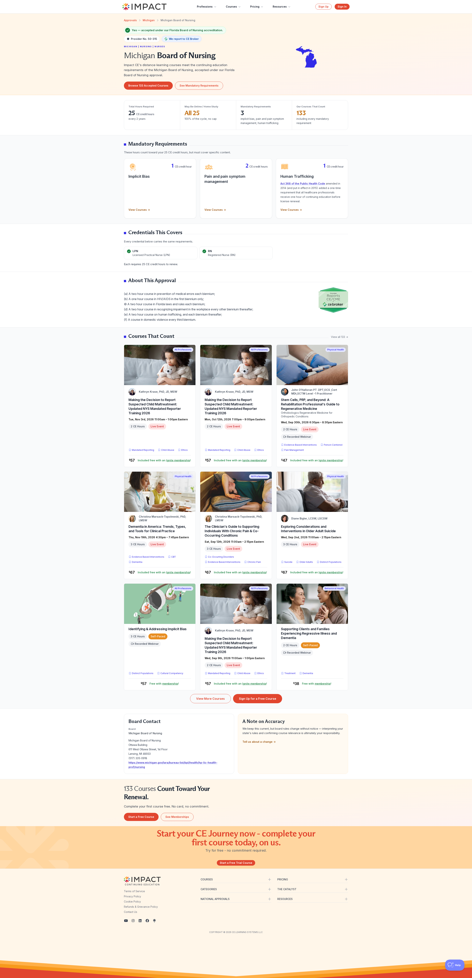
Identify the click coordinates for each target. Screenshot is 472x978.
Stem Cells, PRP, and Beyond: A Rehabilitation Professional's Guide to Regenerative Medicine (310, 404)
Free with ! (164, 683)
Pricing (254, 6)
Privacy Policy (132, 896)
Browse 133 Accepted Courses (148, 85)
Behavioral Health (334, 588)
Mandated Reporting (143, 450)
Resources (280, 6)
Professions (205, 6)
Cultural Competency (171, 673)
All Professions (183, 349)
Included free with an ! (164, 460)
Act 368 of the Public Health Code (302, 183)
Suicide (288, 562)
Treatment (290, 673)
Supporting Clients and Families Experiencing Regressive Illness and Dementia (309, 633)
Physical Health (335, 349)
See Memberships (177, 816)
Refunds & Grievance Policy (141, 906)
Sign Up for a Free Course (257, 698)
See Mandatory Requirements (199, 85)
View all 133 (339, 336)
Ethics (184, 450)
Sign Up (323, 6)
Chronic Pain (254, 562)
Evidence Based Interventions (300, 444)
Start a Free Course (141, 816)
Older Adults (306, 562)
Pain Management (294, 450)
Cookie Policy (132, 901)
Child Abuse (167, 450)
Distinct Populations (330, 562)
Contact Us (130, 911)
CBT (174, 556)
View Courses (139, 209)
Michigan (149, 20)
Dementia (137, 562)
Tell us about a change (259, 741)
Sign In (342, 6)
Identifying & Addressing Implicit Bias (158, 629)
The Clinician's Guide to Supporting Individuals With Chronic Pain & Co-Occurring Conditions (232, 531)
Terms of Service (134, 891)
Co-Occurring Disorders (221, 556)
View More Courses (210, 698)
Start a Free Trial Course (236, 862)
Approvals (130, 20)
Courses (231, 6)
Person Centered (333, 444)
